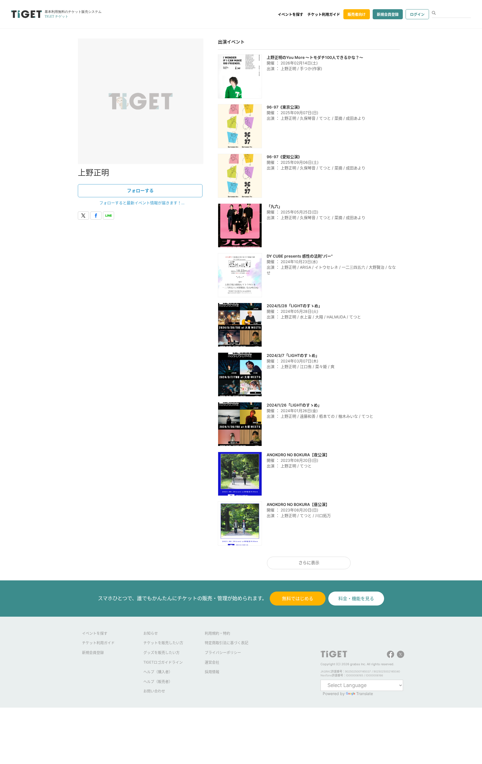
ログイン (417, 14)
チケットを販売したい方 (163, 642)
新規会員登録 (388, 14)
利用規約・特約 (217, 633)
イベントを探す (290, 14)
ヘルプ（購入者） (157, 671)
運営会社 (212, 662)
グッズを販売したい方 (161, 652)
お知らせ (150, 633)
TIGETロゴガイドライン (163, 662)
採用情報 (212, 671)
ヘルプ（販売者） (157, 681)
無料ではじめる (297, 598)
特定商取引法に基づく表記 (226, 642)
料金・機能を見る (356, 598)
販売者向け (357, 14)
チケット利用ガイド (323, 14)
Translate (364, 693)
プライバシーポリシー (223, 652)
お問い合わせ (154, 691)
